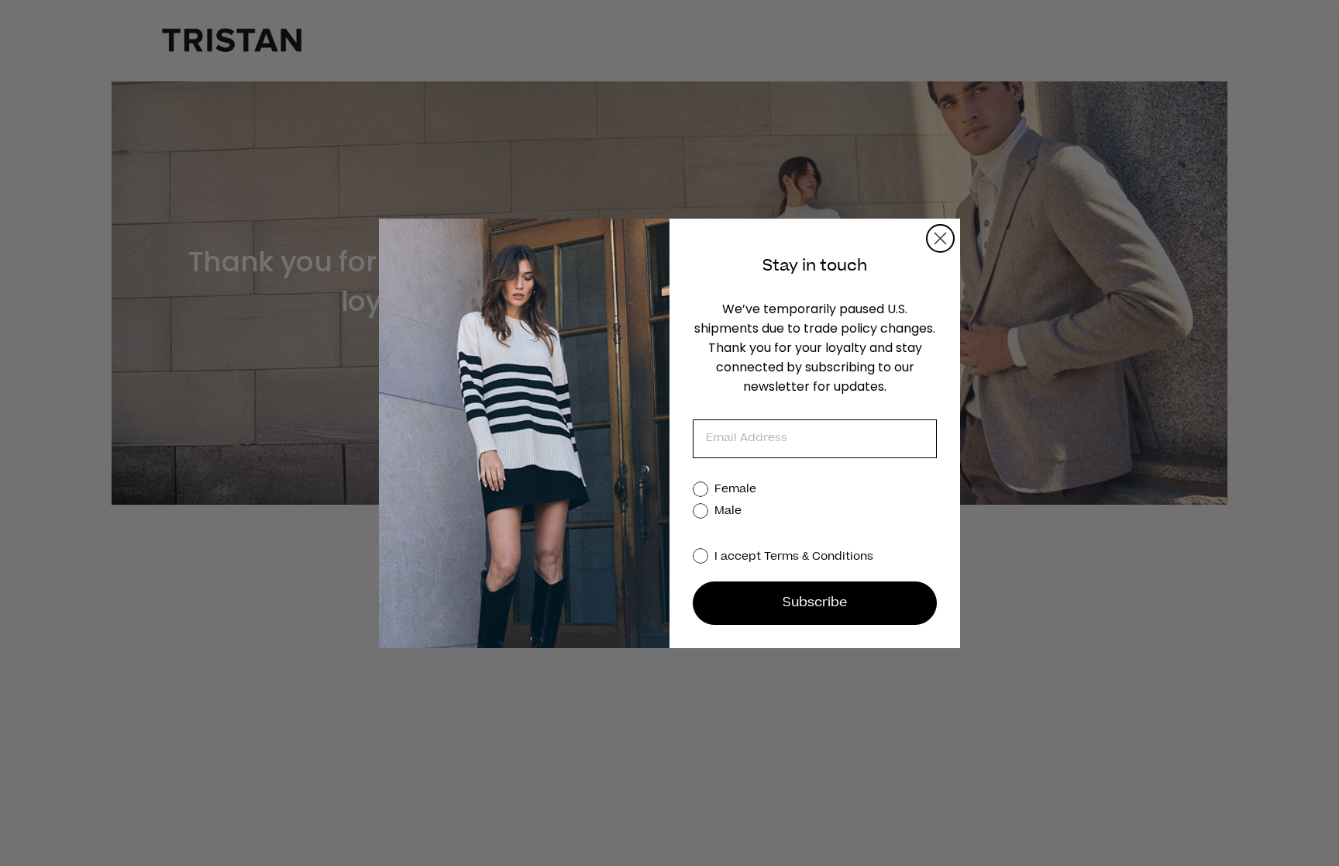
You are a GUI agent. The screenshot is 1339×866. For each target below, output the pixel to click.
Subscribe (815, 603)
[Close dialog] (940, 238)
